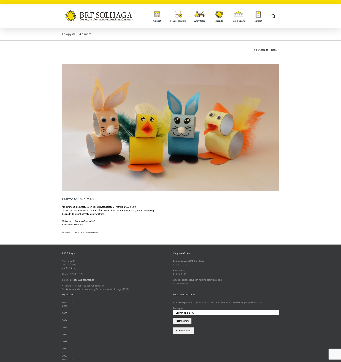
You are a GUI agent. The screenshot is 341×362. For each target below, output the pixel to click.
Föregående (262, 49)
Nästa (274, 49)
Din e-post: (178, 308)
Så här (65, 289)
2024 (64, 320)
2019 (64, 355)
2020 (64, 348)
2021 (64, 341)
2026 (64, 305)
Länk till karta (69, 268)
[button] (273, 15)
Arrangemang (92, 232)
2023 (64, 327)
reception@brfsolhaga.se (81, 279)
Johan (67, 232)
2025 (64, 313)
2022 (64, 334)
